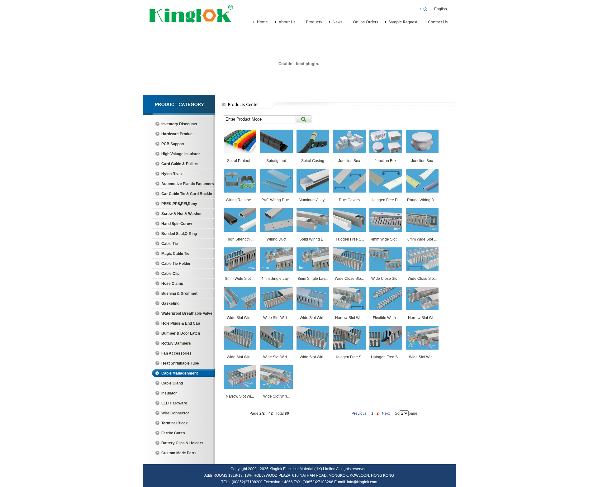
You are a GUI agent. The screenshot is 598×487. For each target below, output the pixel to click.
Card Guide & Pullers (179, 164)
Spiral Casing (312, 161)
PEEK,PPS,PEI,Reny (179, 204)
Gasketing (170, 303)
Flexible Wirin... (386, 318)
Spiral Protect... (240, 161)
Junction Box (349, 161)
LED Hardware (174, 403)
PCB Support (172, 144)
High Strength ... (240, 239)
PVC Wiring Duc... (276, 200)
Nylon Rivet (171, 174)
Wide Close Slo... (349, 278)
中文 (424, 9)
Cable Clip (170, 273)
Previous (359, 413)
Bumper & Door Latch (180, 333)
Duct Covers (349, 200)
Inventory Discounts (179, 124)
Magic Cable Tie (175, 253)
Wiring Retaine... (240, 200)
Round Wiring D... (422, 200)
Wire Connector (175, 413)
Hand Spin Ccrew (176, 224)
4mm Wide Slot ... (385, 239)
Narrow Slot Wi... (349, 318)
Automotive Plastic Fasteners (187, 184)
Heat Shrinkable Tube (180, 363)
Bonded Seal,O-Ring (179, 234)
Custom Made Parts (179, 453)
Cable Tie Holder (176, 263)
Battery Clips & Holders (182, 443)
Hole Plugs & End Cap (180, 323)
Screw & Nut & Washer (181, 214)
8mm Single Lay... (313, 278)
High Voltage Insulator (180, 154)
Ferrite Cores (173, 433)
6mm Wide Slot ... (422, 239)
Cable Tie (169, 243)
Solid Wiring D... (312, 239)
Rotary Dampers (176, 343)
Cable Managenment (179, 373)
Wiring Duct (276, 239)
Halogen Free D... (386, 200)
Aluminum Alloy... (312, 200)
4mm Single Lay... (276, 278)
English (440, 9)
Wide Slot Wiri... (240, 318)
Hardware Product (177, 134)
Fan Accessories (176, 353)
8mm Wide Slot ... (239, 278)
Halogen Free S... (349, 239)
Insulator (169, 393)
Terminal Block (174, 423)
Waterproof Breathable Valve (186, 313)
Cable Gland (172, 383)
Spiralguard (276, 161)
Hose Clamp (172, 283)
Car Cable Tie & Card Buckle (186, 194)
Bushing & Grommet (179, 293)
